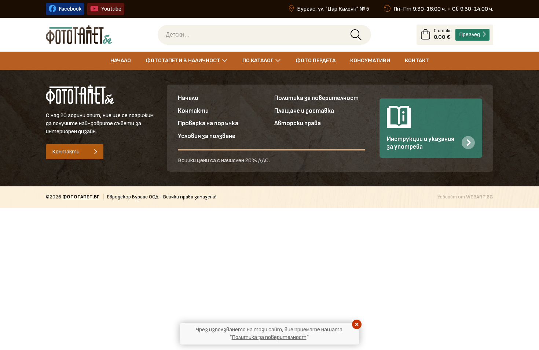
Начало (120, 60)
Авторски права (297, 123)
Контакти (193, 111)
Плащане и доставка (304, 111)
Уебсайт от (465, 197)
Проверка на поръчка (208, 123)
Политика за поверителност (316, 98)
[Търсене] (356, 35)
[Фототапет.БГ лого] (79, 34)
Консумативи (370, 60)
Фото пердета (316, 60)
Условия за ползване (206, 136)
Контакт (417, 60)
